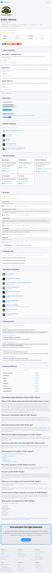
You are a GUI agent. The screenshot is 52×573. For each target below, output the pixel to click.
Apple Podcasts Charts (22, 569)
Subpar (8, 139)
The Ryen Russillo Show (12, 314)
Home (2, 551)
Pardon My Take (10, 273)
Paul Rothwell (5, 328)
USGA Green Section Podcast (14, 130)
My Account (3, 557)
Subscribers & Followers (6, 567)
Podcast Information (22, 554)
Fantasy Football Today (12, 300)
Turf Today (9, 134)
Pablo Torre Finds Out (12, 309)
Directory (20, 566)
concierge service (24, 476)
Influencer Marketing (39, 557)
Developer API (4, 559)
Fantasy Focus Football (12, 305)
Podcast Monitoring (39, 559)
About (2, 554)
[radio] (2, 33)
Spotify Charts (21, 570)
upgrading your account (7, 439)
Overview (20, 551)
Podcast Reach (4, 566)
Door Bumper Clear (11, 143)
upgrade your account (45, 430)
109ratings (13, 32)
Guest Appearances (39, 551)
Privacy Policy (37, 564)
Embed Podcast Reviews (6, 570)
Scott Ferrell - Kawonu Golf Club (9, 335)
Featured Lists (21, 567)
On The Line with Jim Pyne (13, 291)
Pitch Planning (21, 556)
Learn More (26, 540)
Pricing (2, 553)
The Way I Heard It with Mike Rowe (15, 148)
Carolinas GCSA (5, 22)
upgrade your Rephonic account (30, 518)
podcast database (37, 468)
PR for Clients (37, 553)
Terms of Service (38, 566)
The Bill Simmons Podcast (13, 278)
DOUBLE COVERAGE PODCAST (14, 296)
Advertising (37, 554)
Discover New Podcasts (6, 569)
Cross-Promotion (38, 556)
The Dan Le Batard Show (12, 287)
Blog (19, 564)
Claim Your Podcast (5, 556)
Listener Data (20, 553)
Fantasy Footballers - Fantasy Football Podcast (18, 282)
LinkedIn (36, 567)
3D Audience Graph (5, 564)
